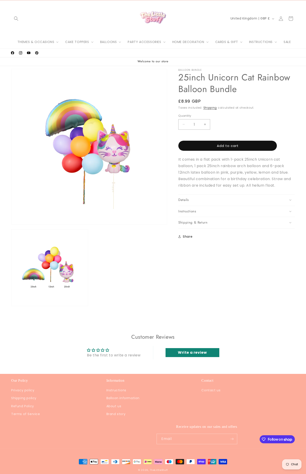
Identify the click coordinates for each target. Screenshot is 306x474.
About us (113, 406)
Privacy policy (22, 390)
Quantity (184, 115)
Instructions (116, 390)
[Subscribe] (232, 439)
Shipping (210, 108)
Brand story (116, 414)
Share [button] (187, 236)
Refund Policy (22, 406)
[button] (16, 19)
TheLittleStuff (159, 470)
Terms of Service (25, 414)
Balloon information (123, 398)
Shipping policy (24, 398)
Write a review (192, 352)
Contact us (210, 390)
